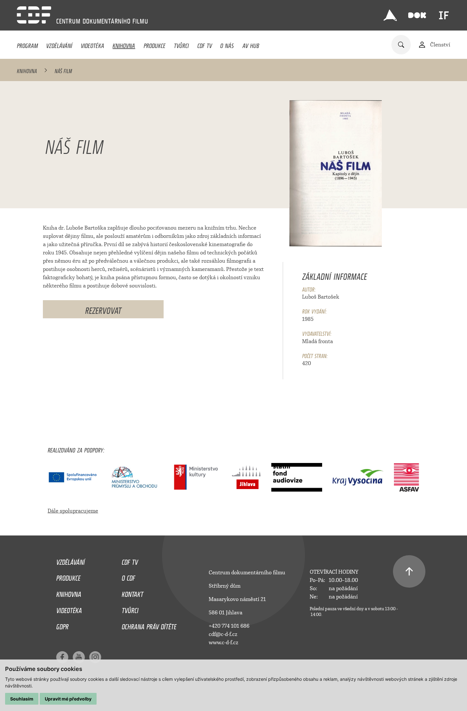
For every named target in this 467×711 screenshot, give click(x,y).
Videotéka (92, 44)
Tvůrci (181, 44)
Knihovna (123, 44)
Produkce (155, 44)
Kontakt (132, 592)
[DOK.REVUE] (417, 15)
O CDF (128, 576)
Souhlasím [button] (21, 698)
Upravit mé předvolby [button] (68, 698)
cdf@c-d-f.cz (223, 634)
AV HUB (250, 44)
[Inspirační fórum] (443, 15)
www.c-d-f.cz (223, 642)
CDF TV (204, 44)
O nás (227, 44)
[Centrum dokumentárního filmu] (34, 15)
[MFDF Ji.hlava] (390, 15)
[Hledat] (401, 44)
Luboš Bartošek (320, 297)
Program (27, 44)
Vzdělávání (59, 44)
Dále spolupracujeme (73, 511)
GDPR (62, 625)
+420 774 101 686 (229, 626)
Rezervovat (103, 309)
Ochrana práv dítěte (149, 625)
